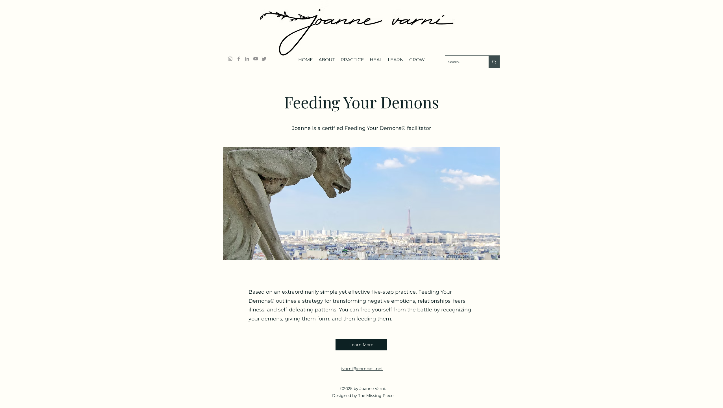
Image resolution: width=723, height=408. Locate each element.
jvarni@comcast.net (362, 368)
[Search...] (494, 62)
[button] (327, 57)
